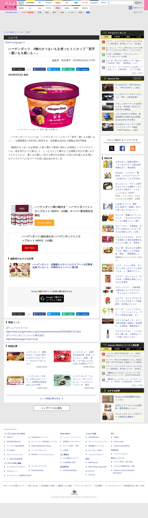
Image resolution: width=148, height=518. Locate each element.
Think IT (10, 437)
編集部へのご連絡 (65, 486)
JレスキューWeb (95, 450)
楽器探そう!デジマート (72, 442)
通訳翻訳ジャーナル (96, 446)
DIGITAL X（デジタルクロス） (43, 455)
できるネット (12, 471)
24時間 (117, 37)
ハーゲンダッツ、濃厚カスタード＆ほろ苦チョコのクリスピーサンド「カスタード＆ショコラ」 (36, 358)
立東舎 (65, 450)
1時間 (106, 37)
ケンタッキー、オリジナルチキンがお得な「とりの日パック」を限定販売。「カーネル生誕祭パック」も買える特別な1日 (124, 69)
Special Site (113, 78)
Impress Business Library (41, 446)
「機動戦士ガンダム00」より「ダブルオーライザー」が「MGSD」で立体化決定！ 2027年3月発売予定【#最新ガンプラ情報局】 (124, 381)
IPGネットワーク (117, 458)
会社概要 (98, 486)
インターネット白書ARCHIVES (19, 475)
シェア (41, 69)
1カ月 (138, 37)
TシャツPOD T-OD (71, 446)
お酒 (62, 12)
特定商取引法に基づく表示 (134, 486)
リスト (28, 69)
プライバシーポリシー (83, 486)
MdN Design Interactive (97, 467)
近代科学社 (64, 467)
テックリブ (90, 471)
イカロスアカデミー (96, 455)
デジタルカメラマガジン (16, 467)
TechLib (91, 475)
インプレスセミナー (39, 450)
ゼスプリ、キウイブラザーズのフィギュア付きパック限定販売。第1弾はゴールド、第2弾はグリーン (124, 43)
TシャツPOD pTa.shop (123, 462)
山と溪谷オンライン (71, 458)
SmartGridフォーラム (39, 437)
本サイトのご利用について (14, 486)
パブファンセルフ (121, 454)
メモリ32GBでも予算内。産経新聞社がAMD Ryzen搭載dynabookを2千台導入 (128, 117)
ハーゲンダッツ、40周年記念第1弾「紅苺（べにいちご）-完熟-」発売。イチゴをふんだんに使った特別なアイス (83, 358)
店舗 (39, 12)
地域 (80, 12)
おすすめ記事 (114, 391)
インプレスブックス (39, 466)
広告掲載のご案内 (48, 486)
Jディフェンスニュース (97, 442)
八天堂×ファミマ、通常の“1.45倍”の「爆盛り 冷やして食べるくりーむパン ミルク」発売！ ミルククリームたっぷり (128, 210)
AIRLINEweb (93, 437)
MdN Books (93, 462)
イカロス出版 (91, 434)
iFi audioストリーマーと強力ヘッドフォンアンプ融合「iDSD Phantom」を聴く (128, 127)
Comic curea (119, 442)
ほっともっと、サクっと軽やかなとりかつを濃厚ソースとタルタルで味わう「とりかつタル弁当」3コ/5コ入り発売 (124, 50)
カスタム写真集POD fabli (124, 466)
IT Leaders (11, 450)
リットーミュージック (72, 437)
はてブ (55, 69)
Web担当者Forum (14, 442)
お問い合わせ (32, 486)
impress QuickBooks (122, 446)
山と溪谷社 (64, 455)
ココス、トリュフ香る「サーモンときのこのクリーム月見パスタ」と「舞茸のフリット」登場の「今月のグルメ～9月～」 (128, 271)
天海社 (116, 437)
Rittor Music (65, 434)
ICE (112, 434)
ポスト (20, 69)
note (70, 69)
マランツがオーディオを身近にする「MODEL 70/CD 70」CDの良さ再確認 (128, 107)
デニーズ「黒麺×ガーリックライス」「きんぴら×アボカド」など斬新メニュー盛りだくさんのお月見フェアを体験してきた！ (128, 221)
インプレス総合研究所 (15, 446)
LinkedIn (85, 69)
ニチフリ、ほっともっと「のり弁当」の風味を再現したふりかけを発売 (128, 279)
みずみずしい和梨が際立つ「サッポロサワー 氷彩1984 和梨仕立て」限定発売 (128, 165)
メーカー (71, 12)
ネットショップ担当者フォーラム (44, 442)
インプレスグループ (113, 486)
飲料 (54, 12)
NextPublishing (37, 470)
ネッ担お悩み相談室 (14, 459)
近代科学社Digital (70, 470)
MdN (87, 459)
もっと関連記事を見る (50, 398)
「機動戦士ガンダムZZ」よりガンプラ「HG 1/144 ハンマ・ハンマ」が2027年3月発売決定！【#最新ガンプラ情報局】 (123, 375)
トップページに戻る (51, 408)
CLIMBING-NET (69, 462)
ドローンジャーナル (14, 455)
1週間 (128, 37)
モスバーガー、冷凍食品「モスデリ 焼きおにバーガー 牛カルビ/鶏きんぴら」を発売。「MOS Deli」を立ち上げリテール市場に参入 (128, 232)
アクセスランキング (117, 33)
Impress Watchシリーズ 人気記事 (123, 345)
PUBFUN (114, 450)
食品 (47, 12)
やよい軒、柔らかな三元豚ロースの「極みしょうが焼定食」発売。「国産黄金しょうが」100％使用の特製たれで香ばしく (124, 63)
